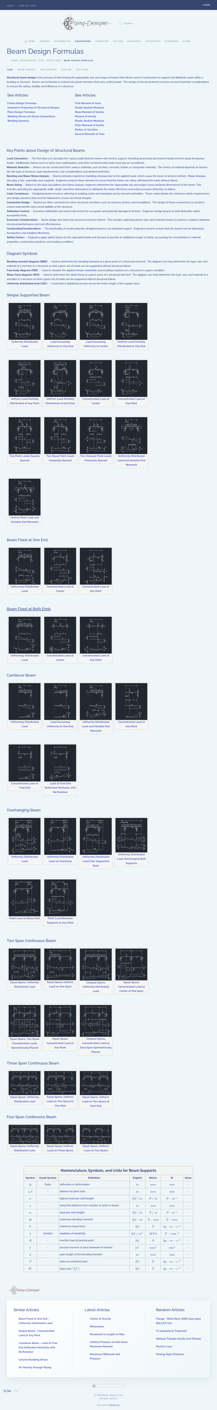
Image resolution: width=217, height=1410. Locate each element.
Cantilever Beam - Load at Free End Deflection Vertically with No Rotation (38, 1347)
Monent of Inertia (85, 116)
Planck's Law (164, 1346)
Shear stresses (196, 176)
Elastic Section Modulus (89, 107)
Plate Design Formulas (21, 112)
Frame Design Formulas (22, 103)
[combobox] (136, 23)
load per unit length (81, 1198)
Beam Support (27, 70)
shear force (77, 274)
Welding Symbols (18, 120)
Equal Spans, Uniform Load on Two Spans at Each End (95, 1101)
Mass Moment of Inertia (89, 112)
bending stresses (96, 176)
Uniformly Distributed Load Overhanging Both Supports (131, 859)
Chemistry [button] (102, 41)
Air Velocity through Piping (35, 1367)
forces (80, 270)
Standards (172, 41)
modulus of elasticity (72, 1233)
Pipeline (66, 70)
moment (94, 261)
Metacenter (97, 1326)
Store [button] (187, 41)
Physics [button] (118, 41)
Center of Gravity (100, 1318)
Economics (134, 41)
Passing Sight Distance (170, 1354)
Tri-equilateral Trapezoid (171, 1330)
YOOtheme (113, 1405)
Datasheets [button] (153, 41)
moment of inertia (100, 1247)
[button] (206, 5)
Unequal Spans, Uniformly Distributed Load (95, 987)
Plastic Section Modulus (89, 120)
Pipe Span (82, 70)
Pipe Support (48, 70)
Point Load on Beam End (24, 918)
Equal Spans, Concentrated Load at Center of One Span (131, 987)
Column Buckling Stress (33, 1359)
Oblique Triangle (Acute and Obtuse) (178, 1338)
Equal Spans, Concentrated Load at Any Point (60, 1043)
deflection (51, 211)
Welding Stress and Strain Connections (31, 116)
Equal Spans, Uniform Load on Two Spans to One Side (60, 1101)
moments (90, 270)
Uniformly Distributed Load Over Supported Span (95, 861)
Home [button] (32, 41)
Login (206, 5)
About (11, 6)
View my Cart (27, 6)
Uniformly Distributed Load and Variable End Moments (131, 460)
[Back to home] (86, 23)
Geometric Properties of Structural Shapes (33, 107)
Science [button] (45, 41)
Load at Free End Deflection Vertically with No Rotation (60, 788)
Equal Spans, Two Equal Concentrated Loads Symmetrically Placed (24, 1043)
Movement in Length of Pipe (107, 1334)
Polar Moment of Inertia (89, 125)
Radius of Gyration (86, 129)
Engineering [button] (83, 41)
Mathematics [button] (62, 41)
